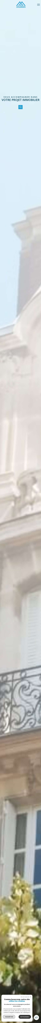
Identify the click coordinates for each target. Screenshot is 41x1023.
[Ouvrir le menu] (33, 4)
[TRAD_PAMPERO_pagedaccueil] (20, 7)
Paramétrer (9, 1017)
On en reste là (25, 997)
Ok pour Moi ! (24, 1017)
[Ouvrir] (20, 107)
